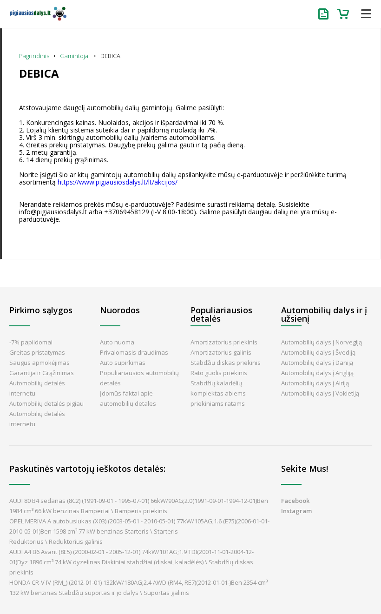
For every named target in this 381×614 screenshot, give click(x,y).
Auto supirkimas (122, 362)
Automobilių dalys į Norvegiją (321, 342)
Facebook (295, 500)
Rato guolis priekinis (218, 373)
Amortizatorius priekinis (223, 342)
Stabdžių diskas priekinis (225, 362)
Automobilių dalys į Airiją (315, 383)
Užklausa (325, 14)
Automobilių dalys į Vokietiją (320, 393)
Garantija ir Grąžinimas (41, 373)
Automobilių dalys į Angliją (317, 373)
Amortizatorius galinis (220, 352)
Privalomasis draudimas (134, 352)
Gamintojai (75, 56)
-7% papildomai (31, 342)
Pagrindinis (34, 56)
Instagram (296, 511)
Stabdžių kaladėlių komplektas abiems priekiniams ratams (218, 393)
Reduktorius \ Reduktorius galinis (56, 541)
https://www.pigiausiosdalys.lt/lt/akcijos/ (117, 182)
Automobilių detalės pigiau (46, 403)
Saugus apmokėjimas (39, 362)
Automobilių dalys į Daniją (317, 362)
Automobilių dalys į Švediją (318, 352)
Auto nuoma (117, 342)
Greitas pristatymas (37, 352)
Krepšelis (344, 14)
